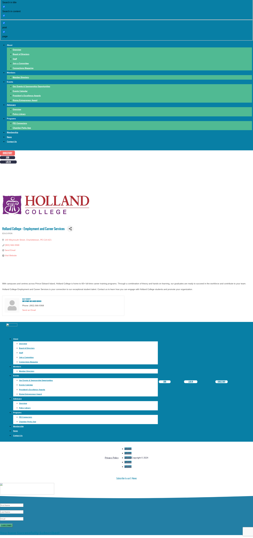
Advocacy (11, 105)
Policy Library (19, 114)
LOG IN (8, 162)
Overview (17, 50)
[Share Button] (70, 228)
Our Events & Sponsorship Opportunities (31, 86)
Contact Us (12, 142)
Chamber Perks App (22, 128)
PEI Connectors (20, 123)
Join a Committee (21, 63)
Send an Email (29, 310)
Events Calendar (20, 91)
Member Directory (21, 77)
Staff (15, 59)
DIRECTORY (7, 153)
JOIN (7, 157)
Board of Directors (21, 54)
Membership (12, 132)
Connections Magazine (23, 68)
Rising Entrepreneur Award (25, 100)
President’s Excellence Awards (27, 96)
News (9, 137)
